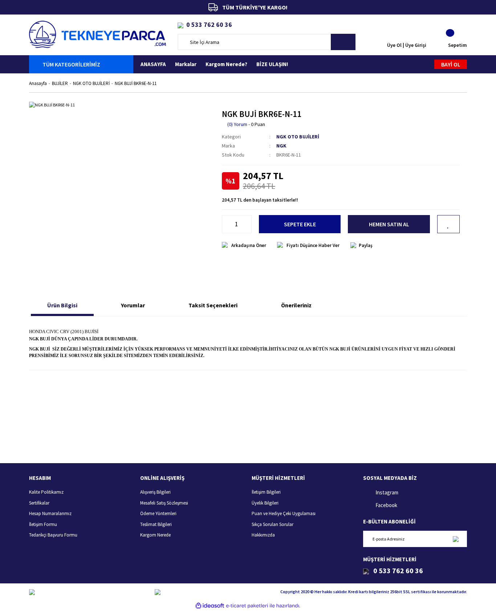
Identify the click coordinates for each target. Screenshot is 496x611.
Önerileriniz (296, 305)
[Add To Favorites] (448, 224)
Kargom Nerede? (226, 64)
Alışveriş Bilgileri (155, 492)
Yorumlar (133, 305)
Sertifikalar (39, 503)
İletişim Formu (43, 524)
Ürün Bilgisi (62, 305)
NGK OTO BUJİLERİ (297, 136)
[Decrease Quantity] (225, 224)
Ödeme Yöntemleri (158, 513)
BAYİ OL (450, 64)
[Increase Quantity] (247, 224)
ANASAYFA (153, 64)
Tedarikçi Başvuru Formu (53, 535)
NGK (281, 145)
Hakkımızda (263, 535)
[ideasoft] (209, 605)
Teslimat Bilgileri (156, 524)
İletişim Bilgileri (266, 492)
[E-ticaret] (247, 605)
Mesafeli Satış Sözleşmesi (164, 503)
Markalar (185, 64)
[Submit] (455, 539)
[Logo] (97, 33)
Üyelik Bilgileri (265, 503)
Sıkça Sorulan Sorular (272, 524)
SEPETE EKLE (300, 224)
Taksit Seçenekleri (212, 305)
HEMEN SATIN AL (389, 224)
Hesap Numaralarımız (50, 513)
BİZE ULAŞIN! (272, 64)
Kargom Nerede (155, 535)
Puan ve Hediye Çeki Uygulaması (284, 513)
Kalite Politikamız (46, 492)
